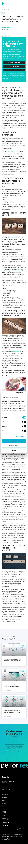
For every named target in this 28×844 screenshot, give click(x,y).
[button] (24, 3)
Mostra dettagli (20, 436)
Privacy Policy (23, 841)
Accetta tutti (14, 441)
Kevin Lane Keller (10, 151)
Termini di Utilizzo (8, 748)
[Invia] (22, 743)
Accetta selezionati (14, 445)
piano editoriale (16, 351)
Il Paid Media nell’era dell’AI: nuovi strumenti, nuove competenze (13, 659)
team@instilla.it (5, 788)
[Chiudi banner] (25, 392)
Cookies (19, 841)
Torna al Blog (6, 9)
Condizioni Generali (13, 841)
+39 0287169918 (6, 789)
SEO (13, 238)
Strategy (3, 12)
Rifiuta (14, 450)
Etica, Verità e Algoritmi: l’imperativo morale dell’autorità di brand (14, 685)
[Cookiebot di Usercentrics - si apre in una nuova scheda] (17, 393)
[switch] (24, 422)
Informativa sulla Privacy (17, 747)
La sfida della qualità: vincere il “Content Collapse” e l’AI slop (12, 711)
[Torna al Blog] (2, 9)
